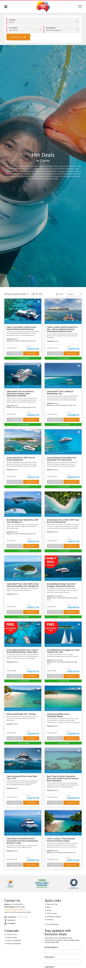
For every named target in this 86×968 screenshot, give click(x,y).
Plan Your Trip (52, 904)
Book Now (31, 353)
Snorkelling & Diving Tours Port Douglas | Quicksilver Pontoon (61, 585)
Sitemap (50, 919)
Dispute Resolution (13, 943)
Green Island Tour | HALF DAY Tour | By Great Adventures (63, 521)
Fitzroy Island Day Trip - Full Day (21, 714)
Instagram (11, 923)
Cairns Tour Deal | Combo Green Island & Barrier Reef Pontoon (21, 328)
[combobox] (24, 29)
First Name (50, 957)
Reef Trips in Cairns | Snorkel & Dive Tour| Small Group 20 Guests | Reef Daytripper (63, 778)
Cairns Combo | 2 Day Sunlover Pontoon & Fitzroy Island (61, 840)
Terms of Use (11, 934)
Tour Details (15, 353)
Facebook (11, 920)
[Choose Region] (43, 21)
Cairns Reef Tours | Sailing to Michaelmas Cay (60, 392)
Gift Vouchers (52, 913)
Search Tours (16, 37)
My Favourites (52, 924)
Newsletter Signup (54, 916)
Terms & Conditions (13, 940)
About (49, 910)
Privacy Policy (11, 937)
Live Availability (22, 358)
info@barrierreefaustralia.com (15, 909)
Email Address (52, 947)
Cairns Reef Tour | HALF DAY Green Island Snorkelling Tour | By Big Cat (22, 585)
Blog (48, 907)
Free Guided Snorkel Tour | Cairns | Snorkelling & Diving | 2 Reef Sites (22, 651)
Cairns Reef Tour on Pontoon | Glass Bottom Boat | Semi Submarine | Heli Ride (20, 393)
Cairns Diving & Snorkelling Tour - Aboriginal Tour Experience (62, 459)
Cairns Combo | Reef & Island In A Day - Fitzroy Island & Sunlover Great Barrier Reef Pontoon (62, 329)
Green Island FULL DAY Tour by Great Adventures (20, 459)
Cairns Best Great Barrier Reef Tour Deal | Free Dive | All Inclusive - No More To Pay (22, 841)
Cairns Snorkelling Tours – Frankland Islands (59, 715)
